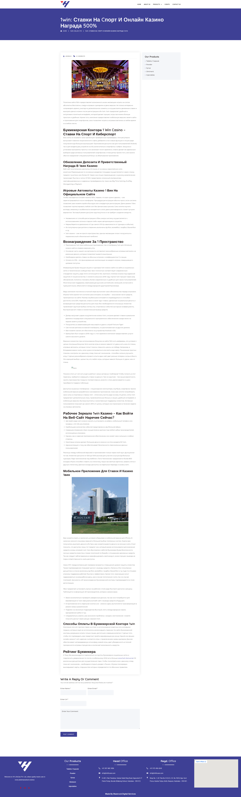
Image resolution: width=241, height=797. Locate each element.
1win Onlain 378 (76, 31)
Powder (149, 64)
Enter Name (65, 688)
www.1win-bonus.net (126, 658)
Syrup (148, 68)
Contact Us (176, 4)
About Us (147, 4)
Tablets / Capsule (152, 61)
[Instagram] (24, 788)
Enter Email (93, 688)
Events (167, 4)
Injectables (150, 75)
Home (139, 4)
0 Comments (80, 56)
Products (156, 4)
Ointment (150, 71)
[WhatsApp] (29, 788)
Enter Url (64, 699)
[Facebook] (20, 788)
